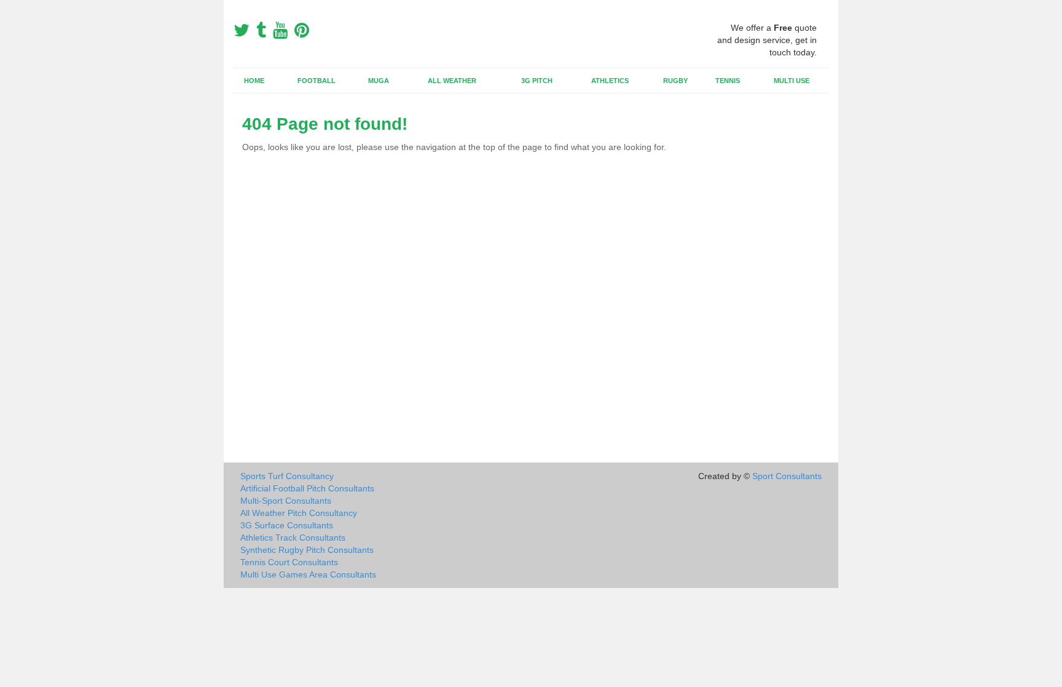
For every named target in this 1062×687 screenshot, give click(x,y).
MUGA (378, 80)
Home (254, 80)
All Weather (452, 80)
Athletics (610, 80)
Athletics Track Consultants (292, 537)
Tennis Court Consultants (289, 562)
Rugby (675, 80)
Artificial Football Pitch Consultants (307, 488)
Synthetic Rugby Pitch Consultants (307, 550)
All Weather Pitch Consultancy (298, 513)
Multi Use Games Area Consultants (308, 574)
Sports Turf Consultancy (287, 476)
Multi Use (791, 80)
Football (316, 80)
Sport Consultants (787, 476)
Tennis (727, 80)
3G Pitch (537, 80)
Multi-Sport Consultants (285, 501)
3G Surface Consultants (286, 525)
